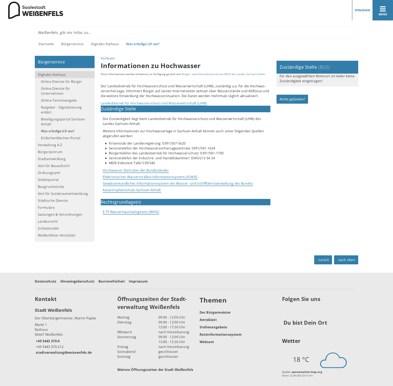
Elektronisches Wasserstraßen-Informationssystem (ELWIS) (150, 177)
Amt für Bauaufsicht (54, 166)
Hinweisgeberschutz (77, 281)
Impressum (138, 281)
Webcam (207, 342)
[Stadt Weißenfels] (73, 331)
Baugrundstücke (51, 186)
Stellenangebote (213, 327)
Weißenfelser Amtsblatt (57, 235)
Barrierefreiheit (111, 281)
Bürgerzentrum (50, 152)
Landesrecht (48, 221)
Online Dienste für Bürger (61, 81)
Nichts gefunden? (292, 99)
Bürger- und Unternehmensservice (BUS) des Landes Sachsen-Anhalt (223, 74)
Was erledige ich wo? (142, 44)
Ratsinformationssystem (221, 334)
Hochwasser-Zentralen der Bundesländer (136, 170)
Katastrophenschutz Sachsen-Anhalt (132, 190)
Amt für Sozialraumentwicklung (63, 193)
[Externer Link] (286, 309)
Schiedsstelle (48, 228)
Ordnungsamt (49, 173)
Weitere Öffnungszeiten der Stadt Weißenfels (155, 369)
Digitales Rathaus (105, 44)
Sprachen (362, 10)
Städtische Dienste (53, 200)
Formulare (46, 207)
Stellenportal (48, 179)
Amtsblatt (208, 320)
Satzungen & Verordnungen (60, 214)
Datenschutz (45, 281)
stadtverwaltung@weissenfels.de (63, 352)
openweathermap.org (306, 372)
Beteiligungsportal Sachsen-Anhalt (63, 121)
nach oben (346, 260)
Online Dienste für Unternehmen (55, 91)
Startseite (46, 44)
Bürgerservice (72, 44)
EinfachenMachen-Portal (60, 138)
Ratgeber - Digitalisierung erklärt (61, 109)
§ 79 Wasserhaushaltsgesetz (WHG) (131, 212)
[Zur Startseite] (96, 10)
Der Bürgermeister (215, 312)
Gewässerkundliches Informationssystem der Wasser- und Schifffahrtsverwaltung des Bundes (178, 183)
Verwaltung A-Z (50, 145)
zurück (323, 260)
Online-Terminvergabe (59, 100)
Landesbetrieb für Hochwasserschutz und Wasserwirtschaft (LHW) (154, 103)
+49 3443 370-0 (47, 341)
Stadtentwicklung (52, 159)
